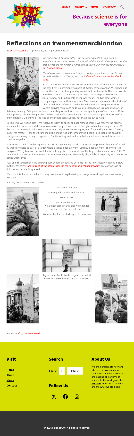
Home (66, 7)
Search (53, 370)
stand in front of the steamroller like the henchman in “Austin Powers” (62, 165)
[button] (86, 7)
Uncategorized (32, 333)
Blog (19, 333)
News (94, 7)
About (79, 7)
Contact (109, 7)
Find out (96, 383)
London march (55, 67)
